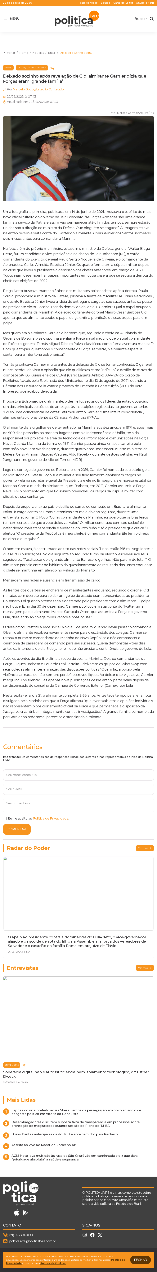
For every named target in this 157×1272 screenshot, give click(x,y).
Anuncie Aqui (145, 3)
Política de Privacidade (50, 818)
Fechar (140, 1260)
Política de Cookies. (53, 1263)
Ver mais (143, 848)
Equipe (105, 3)
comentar (17, 829)
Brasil (8, 67)
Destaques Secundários (31, 67)
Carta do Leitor (123, 3)
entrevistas (12, 1065)
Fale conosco (89, 3)
